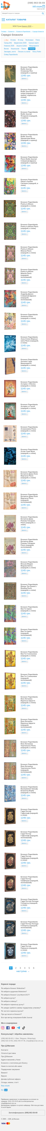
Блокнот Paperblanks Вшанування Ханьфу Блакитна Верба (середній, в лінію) (29, 790)
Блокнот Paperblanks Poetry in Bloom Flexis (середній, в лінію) (29, 226)
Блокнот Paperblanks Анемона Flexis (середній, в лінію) (29, 316)
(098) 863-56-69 (36, 2)
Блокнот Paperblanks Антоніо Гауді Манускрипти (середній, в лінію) (29, 362)
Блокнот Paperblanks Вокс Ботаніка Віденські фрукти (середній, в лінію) (29, 700)
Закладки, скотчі (10, 51)
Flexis (38, 40)
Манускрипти (34, 46)
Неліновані (29, 40)
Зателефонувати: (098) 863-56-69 (23, 1113)
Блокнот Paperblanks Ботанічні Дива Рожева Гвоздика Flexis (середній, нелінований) (29, 543)
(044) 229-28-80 (13, 1101)
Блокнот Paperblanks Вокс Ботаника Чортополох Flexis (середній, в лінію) (29, 745)
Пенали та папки (24, 51)
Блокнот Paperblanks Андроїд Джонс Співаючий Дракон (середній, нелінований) (29, 296)
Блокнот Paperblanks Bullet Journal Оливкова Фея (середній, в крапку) (29, 70)
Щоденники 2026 (20, 43)
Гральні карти (34, 43)
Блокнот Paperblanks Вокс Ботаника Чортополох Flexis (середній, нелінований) (29, 768)
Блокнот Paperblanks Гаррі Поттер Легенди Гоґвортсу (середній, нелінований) (29, 924)
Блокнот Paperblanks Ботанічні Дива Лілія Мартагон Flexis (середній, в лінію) (29, 475)
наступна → (23, 971)
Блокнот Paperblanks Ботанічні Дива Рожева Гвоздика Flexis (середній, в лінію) (29, 520)
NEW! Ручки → (23, 26)
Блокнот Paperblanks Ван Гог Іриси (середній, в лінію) (29, 609)
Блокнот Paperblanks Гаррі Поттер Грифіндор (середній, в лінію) (29, 857)
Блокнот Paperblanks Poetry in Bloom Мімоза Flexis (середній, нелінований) (29, 273)
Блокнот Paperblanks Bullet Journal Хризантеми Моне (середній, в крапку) (29, 137)
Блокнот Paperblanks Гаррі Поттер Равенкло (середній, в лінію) (29, 947)
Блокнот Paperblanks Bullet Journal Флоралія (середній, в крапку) (29, 115)
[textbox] (21, 13)
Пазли (23, 48)
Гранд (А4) (8, 43)
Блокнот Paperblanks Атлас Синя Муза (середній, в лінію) (29, 451)
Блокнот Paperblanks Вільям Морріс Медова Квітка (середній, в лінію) (29, 565)
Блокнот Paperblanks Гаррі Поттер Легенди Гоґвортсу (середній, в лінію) (29, 902)
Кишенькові (15, 48)
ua (6, 1090)
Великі (6, 48)
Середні (32, 48)
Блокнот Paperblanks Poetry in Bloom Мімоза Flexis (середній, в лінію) (29, 250)
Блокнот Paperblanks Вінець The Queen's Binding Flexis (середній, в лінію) (29, 587)
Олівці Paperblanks (11, 54)
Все (7, 40)
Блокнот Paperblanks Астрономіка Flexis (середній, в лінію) (29, 429)
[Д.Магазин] (5, 5)
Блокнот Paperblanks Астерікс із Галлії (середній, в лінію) (29, 406)
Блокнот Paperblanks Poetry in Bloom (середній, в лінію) (29, 204)
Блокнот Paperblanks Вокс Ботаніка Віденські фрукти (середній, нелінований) (29, 723)
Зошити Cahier (21, 46)
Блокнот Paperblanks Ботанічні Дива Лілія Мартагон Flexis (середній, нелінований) (29, 498)
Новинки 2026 (9, 46)
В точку (20, 40)
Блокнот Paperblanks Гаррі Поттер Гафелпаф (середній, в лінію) (29, 812)
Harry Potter (36, 51)
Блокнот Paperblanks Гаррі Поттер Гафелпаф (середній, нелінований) (29, 834)
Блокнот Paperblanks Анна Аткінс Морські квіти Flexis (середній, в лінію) (30, 340)
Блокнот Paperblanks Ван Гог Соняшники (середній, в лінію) (29, 654)
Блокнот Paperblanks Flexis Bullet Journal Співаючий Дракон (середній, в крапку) (29, 160)
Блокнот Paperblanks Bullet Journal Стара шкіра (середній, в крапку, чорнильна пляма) (29, 93)
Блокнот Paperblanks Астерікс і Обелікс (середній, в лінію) (29, 384)
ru (2, 1090)
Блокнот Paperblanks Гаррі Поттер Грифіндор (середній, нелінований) (29, 879)
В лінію (13, 40)
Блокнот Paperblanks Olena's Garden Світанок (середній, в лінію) (29, 182)
